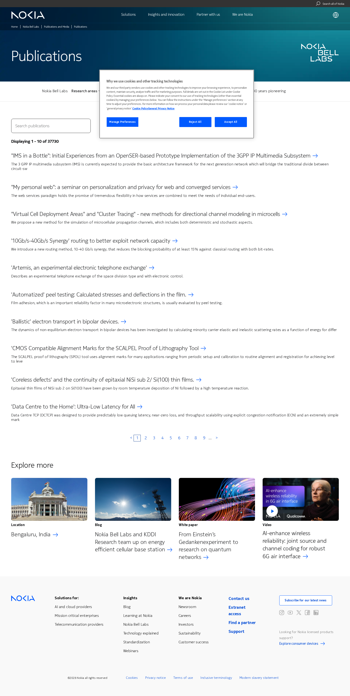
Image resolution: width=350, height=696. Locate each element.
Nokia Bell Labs (31, 26)
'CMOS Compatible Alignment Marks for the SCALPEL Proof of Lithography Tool (105, 348)
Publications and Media (56, 26)
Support (237, 631)
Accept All (230, 122)
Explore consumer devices (298, 644)
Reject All (195, 122)
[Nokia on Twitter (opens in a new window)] (298, 612)
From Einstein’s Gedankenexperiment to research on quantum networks (208, 546)
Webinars (130, 651)
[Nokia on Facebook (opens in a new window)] (307, 612)
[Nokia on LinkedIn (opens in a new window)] (316, 612)
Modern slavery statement (259, 678)
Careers (185, 615)
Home (14, 26)
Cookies (132, 678)
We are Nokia (190, 597)
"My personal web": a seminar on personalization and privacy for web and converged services (120, 187)
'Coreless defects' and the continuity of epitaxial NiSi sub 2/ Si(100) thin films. (102, 379)
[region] (176, 104)
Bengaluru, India (31, 534)
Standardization (136, 642)
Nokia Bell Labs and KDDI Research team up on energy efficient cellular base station (130, 542)
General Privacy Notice (161, 108)
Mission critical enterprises (77, 615)
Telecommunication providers (79, 624)
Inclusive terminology (216, 678)
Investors (186, 624)
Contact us (239, 598)
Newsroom (187, 606)
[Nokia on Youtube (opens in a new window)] (290, 612)
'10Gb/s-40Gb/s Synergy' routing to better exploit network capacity (90, 240)
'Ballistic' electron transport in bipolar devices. (65, 321)
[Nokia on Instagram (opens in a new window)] (281, 612)
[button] (301, 499)
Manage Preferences (122, 122)
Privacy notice (155, 678)
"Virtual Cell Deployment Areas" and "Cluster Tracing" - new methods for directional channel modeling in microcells (145, 214)
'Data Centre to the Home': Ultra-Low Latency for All (73, 406)
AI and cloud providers (73, 606)
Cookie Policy (140, 108)
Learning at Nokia (137, 615)
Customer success (194, 642)
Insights (130, 597)
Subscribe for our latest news (306, 600)
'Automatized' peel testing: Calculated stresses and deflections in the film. (98, 294)
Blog (127, 606)
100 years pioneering (268, 91)
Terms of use (183, 678)
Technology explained (141, 633)
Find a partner (242, 622)
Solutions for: (67, 597)
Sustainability (190, 633)
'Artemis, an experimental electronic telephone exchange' (79, 267)
